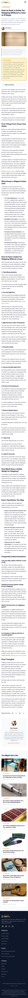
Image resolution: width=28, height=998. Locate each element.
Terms (2, 976)
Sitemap (12, 985)
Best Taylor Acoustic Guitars (8, 956)
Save (14, 39)
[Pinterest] (6, 926)
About (2, 966)
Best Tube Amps (5, 953)
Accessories (6, 7)
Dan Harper (8, 27)
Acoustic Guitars (5, 933)
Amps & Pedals (4, 938)
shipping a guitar (10, 171)
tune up (17, 701)
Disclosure (3, 974)
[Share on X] (16, 713)
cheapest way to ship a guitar (18, 655)
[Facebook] (2, 926)
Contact (3, 969)
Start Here (3, 963)
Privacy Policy (4, 971)
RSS (16, 985)
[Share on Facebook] (12, 713)
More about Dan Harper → (14, 743)
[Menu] (25, 2)
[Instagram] (12, 926)
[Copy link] (23, 713)
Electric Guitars (4, 936)
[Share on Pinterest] (19, 713)
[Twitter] (9, 926)
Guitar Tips (4, 943)
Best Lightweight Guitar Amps (8, 951)
